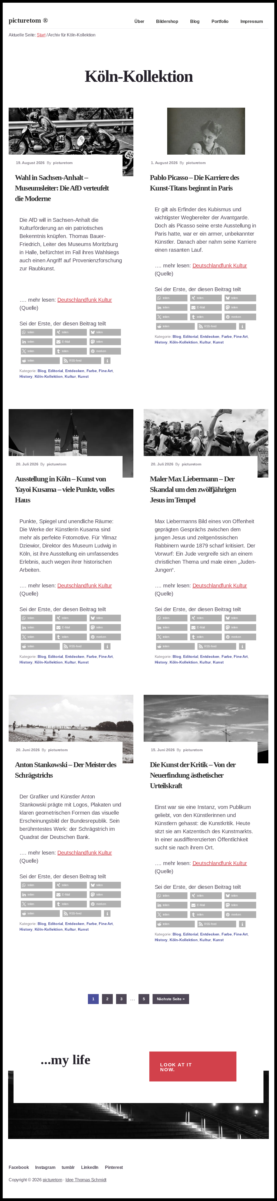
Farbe (92, 371)
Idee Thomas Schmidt (85, 1180)
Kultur (70, 376)
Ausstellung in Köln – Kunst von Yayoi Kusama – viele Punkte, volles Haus (64, 489)
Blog (42, 371)
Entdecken (74, 371)
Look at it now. (176, 1067)
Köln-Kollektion (49, 376)
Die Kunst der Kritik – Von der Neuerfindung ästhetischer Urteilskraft (192, 775)
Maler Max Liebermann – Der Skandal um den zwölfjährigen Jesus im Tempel (193, 489)
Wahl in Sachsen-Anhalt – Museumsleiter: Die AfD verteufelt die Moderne (62, 188)
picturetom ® (28, 20)
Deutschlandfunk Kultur (84, 300)
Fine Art (106, 371)
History (25, 376)
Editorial (55, 371)
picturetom (52, 1180)
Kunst (83, 376)
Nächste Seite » (173, 998)
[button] (36, 332)
